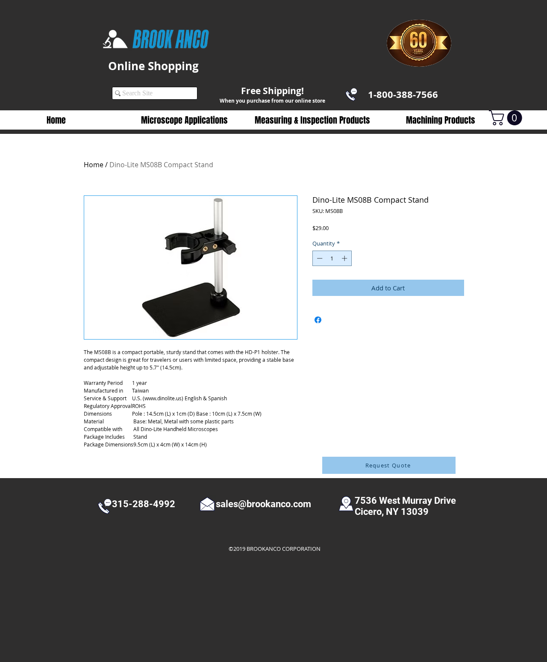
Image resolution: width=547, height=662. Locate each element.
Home (93, 164)
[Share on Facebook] (318, 320)
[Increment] (345, 258)
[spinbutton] (331, 258)
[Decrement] (319, 258)
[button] (184, 120)
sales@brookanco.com (263, 504)
